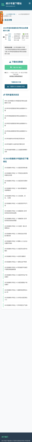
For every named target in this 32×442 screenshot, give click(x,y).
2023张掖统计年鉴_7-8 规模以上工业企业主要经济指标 (16, 242)
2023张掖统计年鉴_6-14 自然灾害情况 (15, 256)
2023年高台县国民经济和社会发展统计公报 (16, 132)
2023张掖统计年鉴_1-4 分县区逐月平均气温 (16, 204)
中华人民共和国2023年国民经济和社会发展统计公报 (16, 102)
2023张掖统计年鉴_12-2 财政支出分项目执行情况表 (16, 235)
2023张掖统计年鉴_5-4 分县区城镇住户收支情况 (16, 283)
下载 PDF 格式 (17, 67)
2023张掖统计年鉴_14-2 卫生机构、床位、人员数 (15, 197)
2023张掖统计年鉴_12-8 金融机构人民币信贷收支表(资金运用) (16, 212)
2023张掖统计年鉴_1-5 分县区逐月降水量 (16, 168)
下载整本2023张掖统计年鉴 (17, 86)
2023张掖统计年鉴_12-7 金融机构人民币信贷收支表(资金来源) (16, 219)
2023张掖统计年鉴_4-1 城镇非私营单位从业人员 (16, 291)
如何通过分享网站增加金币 (16, 76)
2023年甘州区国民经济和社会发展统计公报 (16, 109)
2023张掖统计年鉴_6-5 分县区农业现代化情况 (16, 250)
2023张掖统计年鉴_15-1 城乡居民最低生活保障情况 (16, 189)
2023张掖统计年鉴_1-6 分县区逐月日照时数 (16, 182)
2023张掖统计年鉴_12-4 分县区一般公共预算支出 (16, 227)
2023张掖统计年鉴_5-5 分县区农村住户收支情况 (16, 276)
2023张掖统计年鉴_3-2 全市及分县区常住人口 (16, 298)
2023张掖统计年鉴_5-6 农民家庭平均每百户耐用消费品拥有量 (16, 268)
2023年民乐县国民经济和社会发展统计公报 (16, 124)
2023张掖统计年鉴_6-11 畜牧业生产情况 (16, 262)
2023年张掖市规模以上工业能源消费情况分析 (16, 151)
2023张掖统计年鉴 (10, 14)
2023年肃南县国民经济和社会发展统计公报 (16, 117)
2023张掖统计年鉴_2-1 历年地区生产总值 (16, 305)
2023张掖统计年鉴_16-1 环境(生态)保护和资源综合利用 (16, 174)
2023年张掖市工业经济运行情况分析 (15, 144)
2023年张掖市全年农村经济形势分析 (15, 138)
